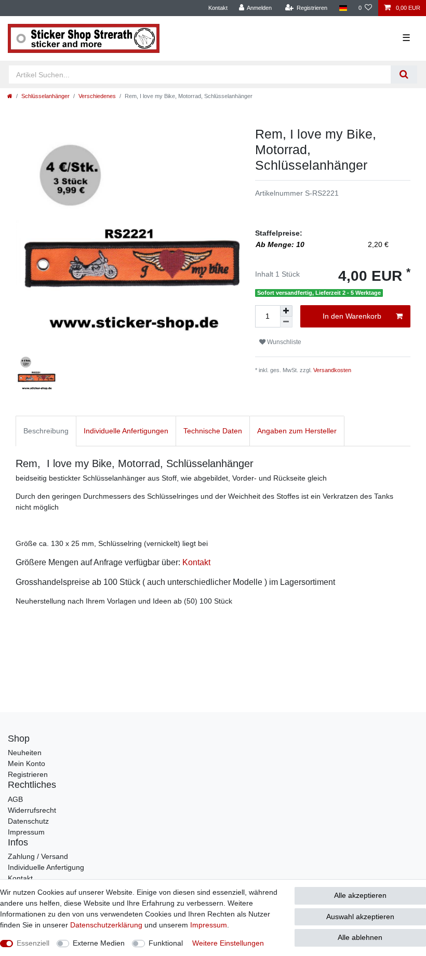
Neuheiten (25, 752)
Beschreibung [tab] (46, 431)
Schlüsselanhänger (45, 96)
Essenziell (33, 943)
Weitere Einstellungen (228, 943)
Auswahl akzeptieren (360, 916)
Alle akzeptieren (360, 895)
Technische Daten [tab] (212, 431)
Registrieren (28, 774)
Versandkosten (332, 370)
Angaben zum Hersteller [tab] (297, 431)
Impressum (26, 832)
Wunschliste (283, 342)
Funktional (166, 943)
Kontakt (218, 8)
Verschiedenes (97, 96)
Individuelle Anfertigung (46, 867)
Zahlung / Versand (38, 856)
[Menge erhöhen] (286, 311)
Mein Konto (26, 763)
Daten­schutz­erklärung (106, 925)
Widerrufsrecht (32, 810)
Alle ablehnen (360, 937)
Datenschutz (28, 821)
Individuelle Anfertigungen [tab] (126, 431)
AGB (15, 799)
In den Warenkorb (352, 316)
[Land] (342, 8)
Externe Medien (99, 943)
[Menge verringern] (286, 322)
